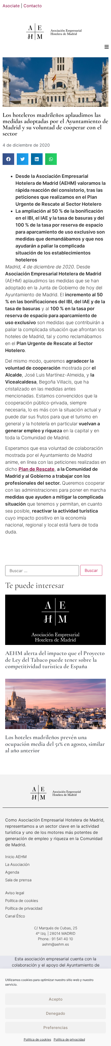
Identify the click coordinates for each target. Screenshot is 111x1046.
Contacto (32, 5)
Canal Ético (15, 916)
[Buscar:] (42, 570)
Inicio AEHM (16, 856)
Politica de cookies (37, 1039)
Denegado (55, 1013)
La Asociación (17, 864)
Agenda (12, 872)
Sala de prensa (18, 879)
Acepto (55, 999)
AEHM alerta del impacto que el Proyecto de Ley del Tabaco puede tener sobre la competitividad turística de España (55, 660)
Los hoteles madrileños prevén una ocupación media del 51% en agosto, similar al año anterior (55, 744)
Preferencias (55, 1027)
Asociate (11, 5)
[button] (106, 46)
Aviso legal (14, 892)
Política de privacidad (69, 1039)
